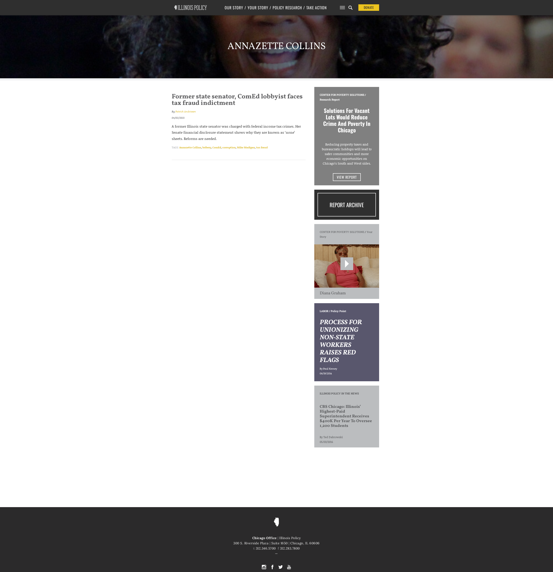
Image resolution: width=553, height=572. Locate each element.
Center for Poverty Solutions (342, 94)
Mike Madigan (246, 147)
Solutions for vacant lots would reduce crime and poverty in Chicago (346, 120)
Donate (369, 7)
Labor (324, 311)
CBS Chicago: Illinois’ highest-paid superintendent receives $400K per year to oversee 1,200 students (346, 416)
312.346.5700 (266, 548)
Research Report (330, 99)
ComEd (216, 147)
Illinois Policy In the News (339, 393)
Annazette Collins (190, 147)
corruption (229, 147)
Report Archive (347, 205)
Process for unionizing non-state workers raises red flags (341, 341)
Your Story (258, 7)
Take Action (316, 7)
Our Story (234, 7)
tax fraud (262, 147)
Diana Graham (333, 293)
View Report (347, 177)
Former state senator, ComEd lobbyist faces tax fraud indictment (237, 100)
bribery (206, 147)
